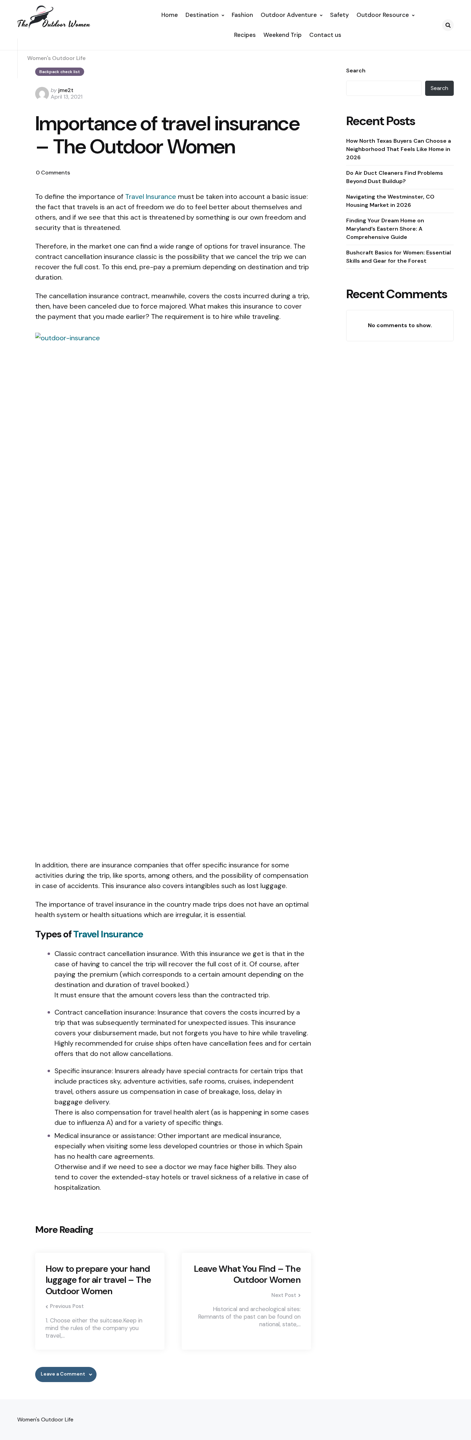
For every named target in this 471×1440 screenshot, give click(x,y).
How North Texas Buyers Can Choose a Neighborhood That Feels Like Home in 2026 (398, 149)
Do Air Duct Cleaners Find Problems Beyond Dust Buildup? (394, 177)
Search (355, 71)
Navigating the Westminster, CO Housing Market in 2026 (390, 201)
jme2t (65, 90)
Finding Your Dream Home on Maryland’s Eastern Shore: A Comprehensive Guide (385, 229)
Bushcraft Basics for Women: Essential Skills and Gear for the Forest (398, 256)
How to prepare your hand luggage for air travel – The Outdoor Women (98, 1280)
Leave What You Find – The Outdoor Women (247, 1274)
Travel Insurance (150, 196)
